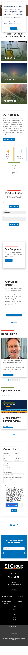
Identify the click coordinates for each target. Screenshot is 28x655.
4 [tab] (15, 380)
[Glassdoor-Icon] (15, 577)
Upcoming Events (11, 390)
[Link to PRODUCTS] (14, 51)
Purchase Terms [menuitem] (20, 599)
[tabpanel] (14, 358)
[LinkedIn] (11, 524)
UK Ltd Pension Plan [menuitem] (7, 599)
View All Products (14, 228)
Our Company (11, 114)
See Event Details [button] (7, 426)
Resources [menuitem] (14, 612)
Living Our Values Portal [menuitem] (20, 604)
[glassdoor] (17, 524)
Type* (3, 216)
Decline (20, 28)
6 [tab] (19, 380)
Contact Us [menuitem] (14, 619)
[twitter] (14, 525)
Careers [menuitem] (14, 614)
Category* (4, 210)
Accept (13, 28)
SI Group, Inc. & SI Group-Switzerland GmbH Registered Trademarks (14, 639)
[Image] (14, 407)
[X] (12, 577)
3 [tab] (13, 380)
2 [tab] (11, 380)
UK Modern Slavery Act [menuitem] (7, 596)
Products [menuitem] (14, 609)
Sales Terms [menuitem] (20, 596)
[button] (12, 322)
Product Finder (14, 193)
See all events (5, 395)
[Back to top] (26, 653)
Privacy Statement (14, 629)
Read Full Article (8, 375)
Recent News (9, 333)
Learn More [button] (9, 260)
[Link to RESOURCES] (14, 94)
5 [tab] (17, 380)
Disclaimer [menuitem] (20, 601)
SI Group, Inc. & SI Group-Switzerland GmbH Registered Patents (14, 644)
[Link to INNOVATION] (14, 73)
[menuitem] (14, 617)
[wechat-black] (18, 577)
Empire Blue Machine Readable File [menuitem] (7, 602)
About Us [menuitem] (14, 606)
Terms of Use (14, 633)
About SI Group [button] (9, 140)
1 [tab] (9, 380)
